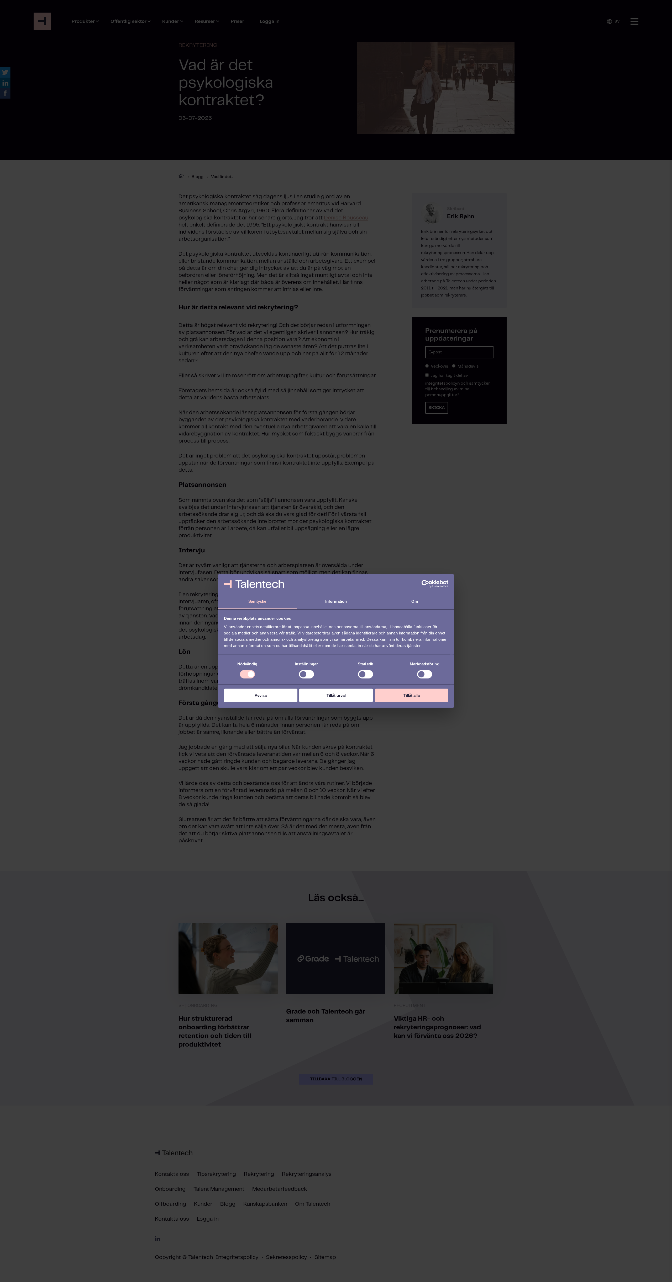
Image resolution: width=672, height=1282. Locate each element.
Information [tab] (336, 601)
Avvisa (261, 695)
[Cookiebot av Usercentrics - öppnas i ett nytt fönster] (425, 584)
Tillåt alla (411, 695)
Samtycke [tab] (257, 601)
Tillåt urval (336, 695)
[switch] (306, 674)
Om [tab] (414, 601)
